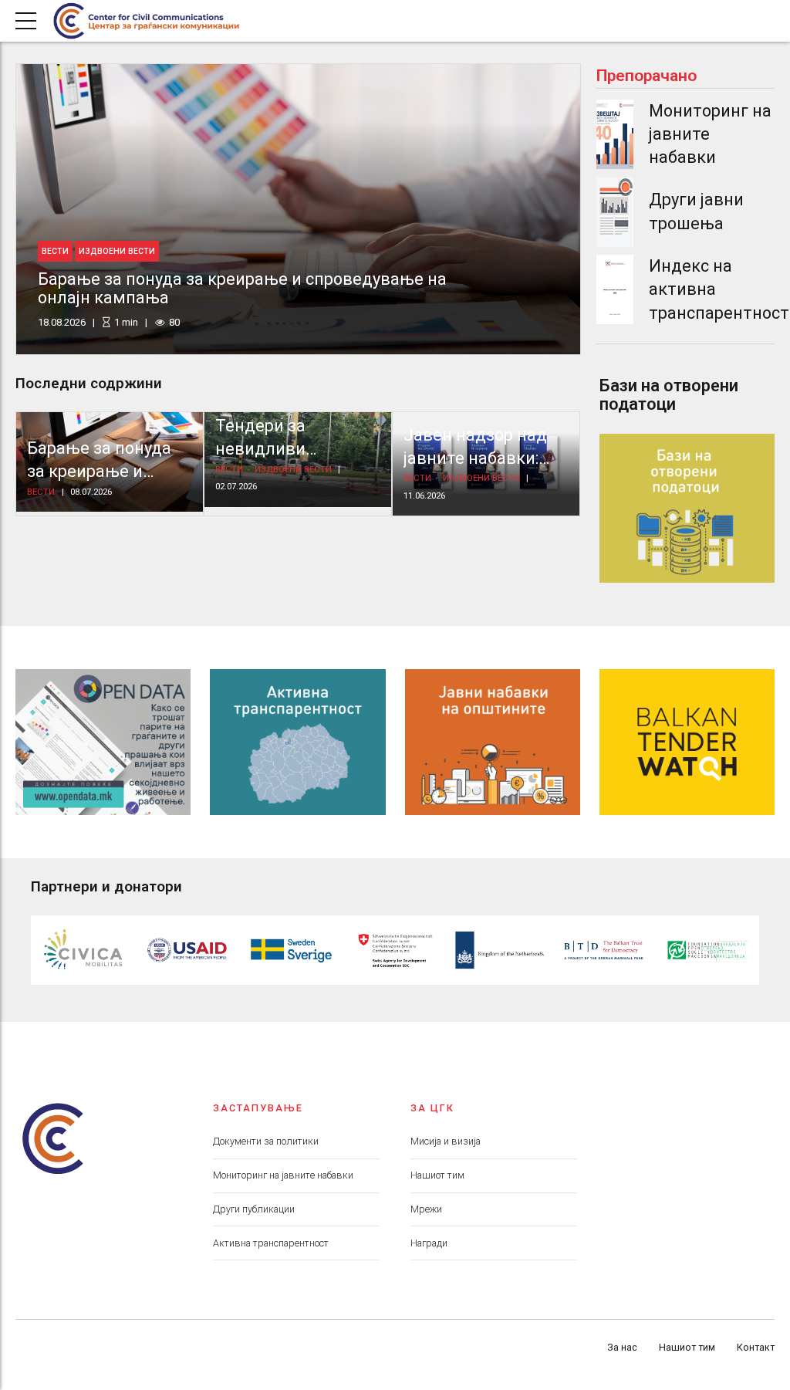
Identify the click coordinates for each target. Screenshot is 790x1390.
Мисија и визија (445, 1141)
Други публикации (254, 1209)
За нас (622, 1347)
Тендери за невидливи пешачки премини (288, 449)
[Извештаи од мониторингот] (614, 134)
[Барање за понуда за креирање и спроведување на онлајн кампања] (298, 209)
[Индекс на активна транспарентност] (614, 289)
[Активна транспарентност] (297, 742)
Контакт (756, 1347)
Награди (428, 1243)
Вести (55, 251)
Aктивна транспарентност (271, 1243)
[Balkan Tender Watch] (687, 742)
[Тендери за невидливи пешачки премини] (297, 459)
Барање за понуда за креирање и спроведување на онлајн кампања (242, 288)
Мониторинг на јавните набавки (283, 1175)
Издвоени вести (117, 251)
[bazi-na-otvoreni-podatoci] (687, 508)
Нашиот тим (437, 1175)
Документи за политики (266, 1141)
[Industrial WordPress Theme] (103, 742)
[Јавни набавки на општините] (492, 742)
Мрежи (426, 1209)
